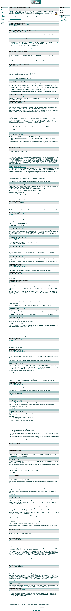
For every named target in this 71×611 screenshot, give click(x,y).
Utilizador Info (11, 25)
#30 (24, 589)
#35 (22, 383)
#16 (23, 184)
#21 (24, 411)
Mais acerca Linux (63, 19)
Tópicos (2, 11)
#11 (22, 317)
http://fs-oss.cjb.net (16, 25)
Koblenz (51, 13)
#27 (24, 452)
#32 (22, 477)
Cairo (13, 454)
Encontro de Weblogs (13, 19)
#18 (23, 256)
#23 (22, 265)
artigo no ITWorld (17, 13)
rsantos (10, 11)
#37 (21, 393)
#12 (28, 40)
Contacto (39, 610)
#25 (22, 444)
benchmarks (25, 585)
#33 (23, 228)
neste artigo (32, 42)
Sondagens (2, 15)
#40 (22, 539)
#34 (23, 246)
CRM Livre (19, 19)
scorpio (16, 9)
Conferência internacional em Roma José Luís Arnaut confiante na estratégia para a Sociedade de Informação (21, 48)
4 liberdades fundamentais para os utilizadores (37, 368)
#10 (24, 308)
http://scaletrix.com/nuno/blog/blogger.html (20, 167)
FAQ (33, 610)
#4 (21, 65)
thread (15, 456)
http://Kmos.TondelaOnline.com (18, 32)
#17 (26, 237)
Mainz (43, 13)
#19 (22, 400)
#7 (23, 281)
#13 (23, 81)
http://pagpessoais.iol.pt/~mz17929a (19, 149)
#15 (22, 350)
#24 (22, 339)
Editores (36, 610)
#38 (22, 497)
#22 (23, 213)
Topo (1, 9)
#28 (22, 459)
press (2, 24)
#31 (22, 566)
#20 (22, 202)
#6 (21, 102)
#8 (22, 134)
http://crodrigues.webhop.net (18, 401)
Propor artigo (3, 16)
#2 (25, 31)
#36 (22, 583)
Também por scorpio (64, 20)
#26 (22, 273)
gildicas (2, 19)
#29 (24, 363)
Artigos (2, 14)
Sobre (2, 10)
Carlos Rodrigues (12, 408)
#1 (27, 24)
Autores (2, 12)
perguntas (2, 22)
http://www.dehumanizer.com (18, 238)
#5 (23, 96)
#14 (22, 166)
